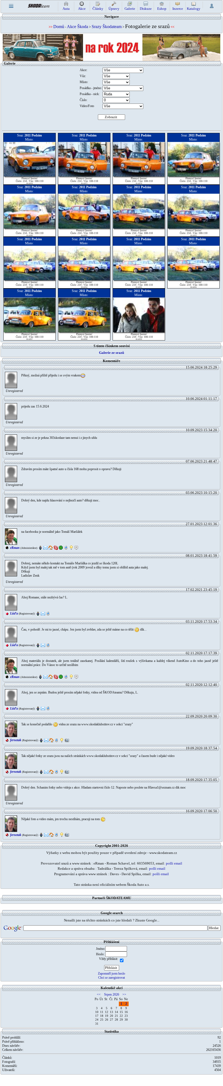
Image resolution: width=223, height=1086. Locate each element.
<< (99, 994)
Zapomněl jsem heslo (111, 973)
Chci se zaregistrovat (111, 977)
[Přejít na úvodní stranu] (38, 5)
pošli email (174, 863)
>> (124, 994)
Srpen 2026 (111, 994)
